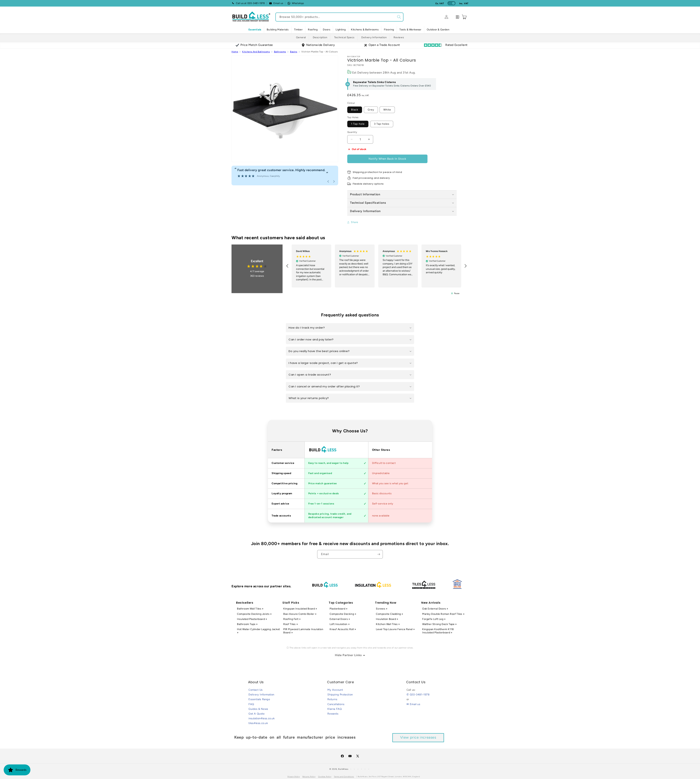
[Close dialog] (431, 349)
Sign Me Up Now (393, 406)
